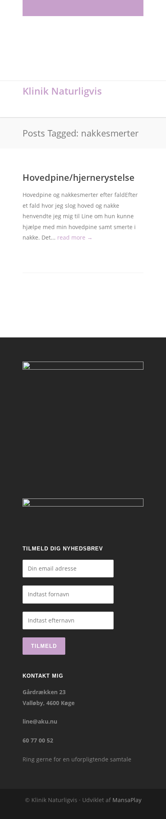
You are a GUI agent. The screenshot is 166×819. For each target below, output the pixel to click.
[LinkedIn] (83, 8)
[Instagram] (65, 8)
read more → (75, 237)
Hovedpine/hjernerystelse (79, 177)
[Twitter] (101, 8)
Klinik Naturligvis (62, 90)
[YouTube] (118, 8)
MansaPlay (126, 800)
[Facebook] (47, 8)
